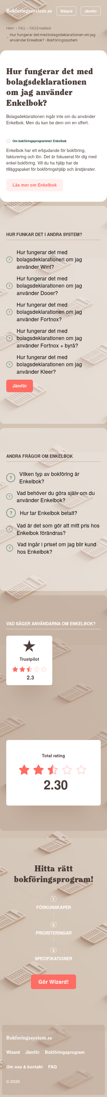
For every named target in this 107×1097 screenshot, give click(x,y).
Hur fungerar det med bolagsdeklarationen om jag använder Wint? (49, 259)
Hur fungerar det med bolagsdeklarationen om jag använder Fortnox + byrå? (49, 338)
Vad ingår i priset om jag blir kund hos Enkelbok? (56, 548)
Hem (10, 28)
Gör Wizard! (53, 981)
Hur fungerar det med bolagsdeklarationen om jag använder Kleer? (49, 364)
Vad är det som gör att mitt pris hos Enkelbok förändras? (58, 529)
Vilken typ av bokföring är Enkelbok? (49, 477)
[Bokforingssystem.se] (29, 11)
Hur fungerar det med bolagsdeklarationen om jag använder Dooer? (49, 286)
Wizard (66, 11)
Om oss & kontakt (24, 1067)
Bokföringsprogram (65, 1052)
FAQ (21, 28)
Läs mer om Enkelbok (34, 185)
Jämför (90, 11)
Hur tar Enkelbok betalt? (48, 512)
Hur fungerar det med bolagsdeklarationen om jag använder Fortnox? (49, 312)
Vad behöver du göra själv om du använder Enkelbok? (56, 496)
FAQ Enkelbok (40, 28)
